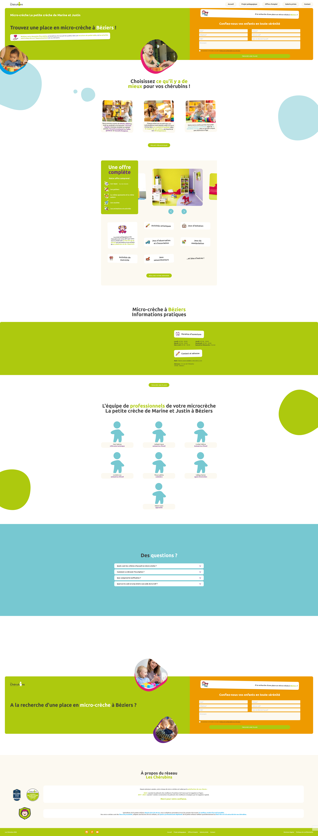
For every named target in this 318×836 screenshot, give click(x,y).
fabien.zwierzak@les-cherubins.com (190, 360)
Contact (307, 4)
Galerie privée (290, 4)
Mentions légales (289, 832)
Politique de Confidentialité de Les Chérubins (230, 50)
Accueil (231, 4)
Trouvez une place (159, 385)
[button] (184, 211)
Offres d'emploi (271, 4)
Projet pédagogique (249, 4)
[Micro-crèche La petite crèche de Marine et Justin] (86, 832)
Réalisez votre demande (159, 275)
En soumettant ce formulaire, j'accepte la (220, 50)
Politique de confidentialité (304, 832)
